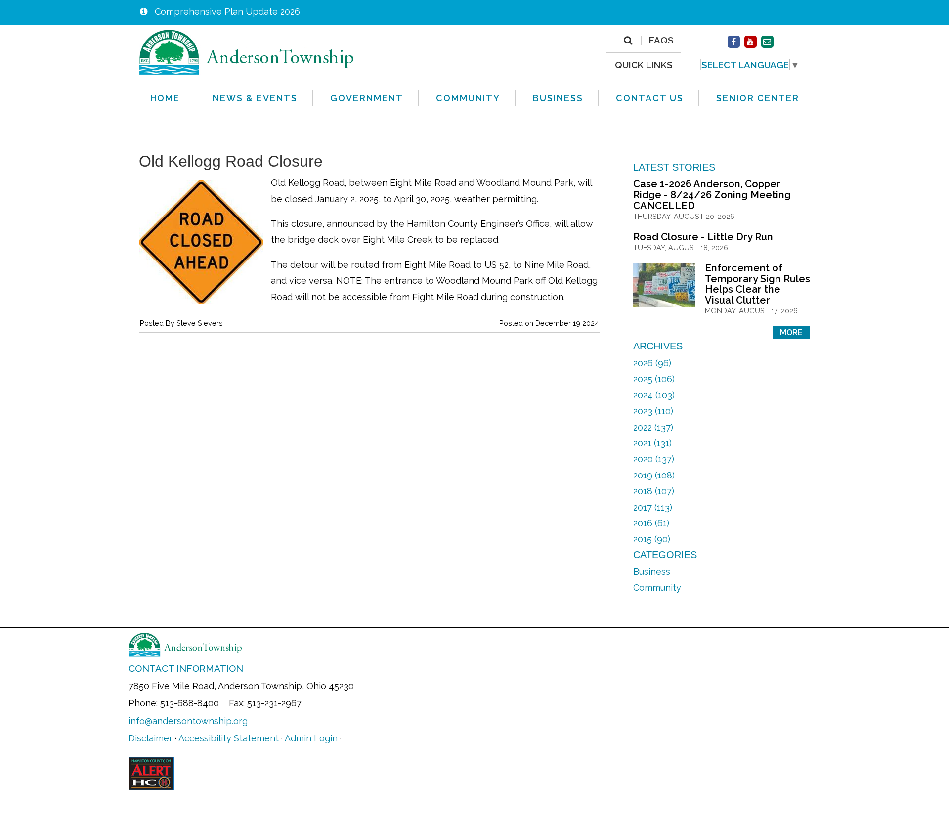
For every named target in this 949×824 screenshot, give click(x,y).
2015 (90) (651, 539)
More (791, 332)
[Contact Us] (767, 42)
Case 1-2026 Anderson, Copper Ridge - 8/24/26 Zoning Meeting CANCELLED (712, 194)
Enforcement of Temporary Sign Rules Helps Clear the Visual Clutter (757, 284)
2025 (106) (654, 379)
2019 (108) (654, 475)
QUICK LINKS (644, 64)
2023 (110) (653, 411)
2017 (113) (652, 507)
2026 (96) (652, 363)
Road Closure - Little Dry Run (703, 237)
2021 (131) (652, 443)
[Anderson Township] (246, 51)
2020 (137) (653, 459)
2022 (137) (653, 427)
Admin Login (311, 738)
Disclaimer (151, 738)
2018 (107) (653, 491)
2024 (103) (654, 395)
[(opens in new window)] (734, 42)
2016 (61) (651, 523)
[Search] (628, 40)
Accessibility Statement (228, 738)
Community (657, 587)
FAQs (661, 40)
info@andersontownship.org (188, 721)
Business (651, 571)
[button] (750, 64)
